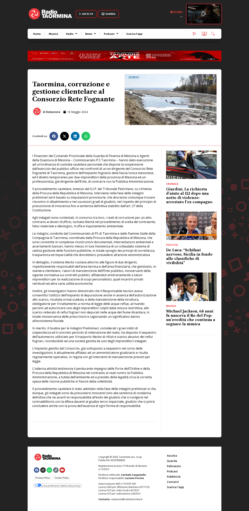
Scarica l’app (134, 34)
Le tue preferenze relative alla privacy (60, 485)
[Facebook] (36, 470)
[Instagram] (43, 470)
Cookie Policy (61, 477)
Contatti (173, 482)
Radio (70, 34)
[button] (53, 136)
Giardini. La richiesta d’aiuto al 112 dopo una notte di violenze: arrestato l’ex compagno (189, 195)
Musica (53, 34)
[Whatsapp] (49, 470)
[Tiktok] (56, 470)
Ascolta (172, 455)
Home (37, 34)
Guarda (172, 461)
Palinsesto (174, 466)
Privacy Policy (42, 477)
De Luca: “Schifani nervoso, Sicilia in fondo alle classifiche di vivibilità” (189, 256)
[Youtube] (62, 470)
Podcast (109, 34)
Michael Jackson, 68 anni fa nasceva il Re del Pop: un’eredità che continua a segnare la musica (190, 317)
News (88, 34)
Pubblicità (174, 476)
